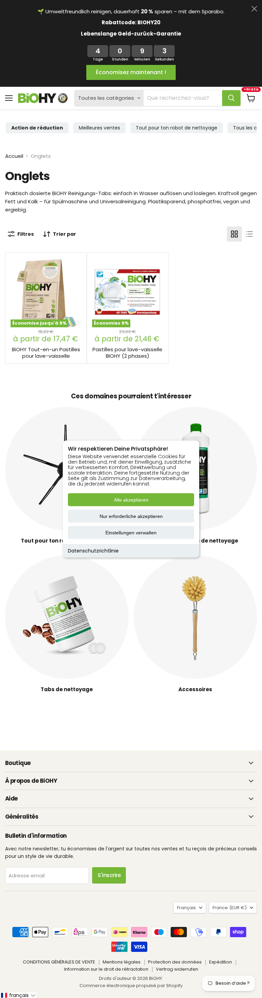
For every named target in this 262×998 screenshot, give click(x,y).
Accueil (14, 156)
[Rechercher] (231, 98)
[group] (37, 128)
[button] (18, 995)
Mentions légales (122, 962)
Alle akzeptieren (131, 500)
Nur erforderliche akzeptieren (131, 516)
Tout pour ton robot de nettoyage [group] (176, 127)
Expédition (220, 962)
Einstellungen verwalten (131, 532)
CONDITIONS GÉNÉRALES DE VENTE (59, 962)
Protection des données (175, 962)
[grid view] (234, 234)
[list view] (249, 234)
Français (186, 907)
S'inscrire (109, 875)
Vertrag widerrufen (177, 969)
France (230, 907)
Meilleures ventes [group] (99, 127)
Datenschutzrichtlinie (93, 550)
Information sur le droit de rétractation (106, 969)
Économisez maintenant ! (131, 72)
